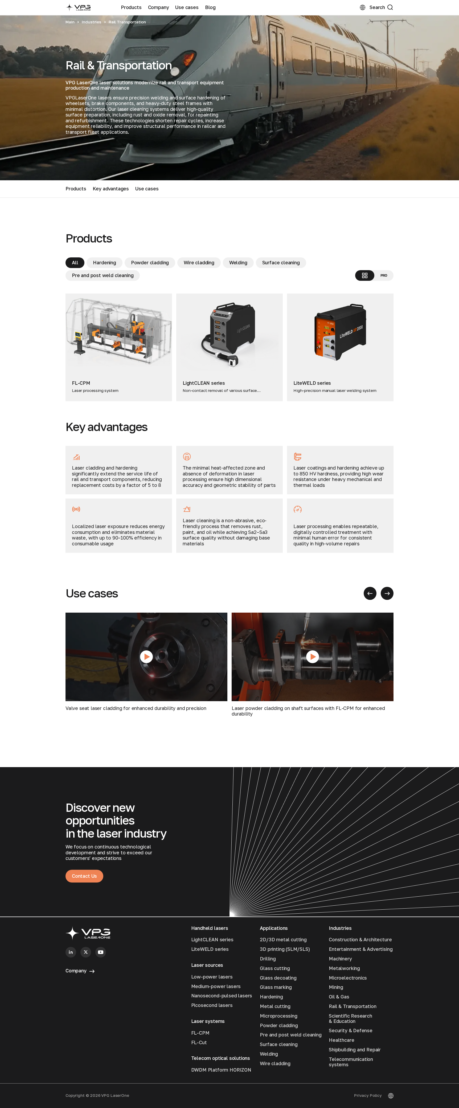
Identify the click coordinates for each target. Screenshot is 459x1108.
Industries (91, 22)
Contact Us (84, 876)
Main (69, 21)
